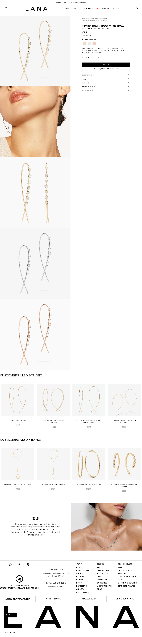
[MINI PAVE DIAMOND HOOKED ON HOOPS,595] (124, 464)
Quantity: (86, 58)
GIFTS (76, 8)
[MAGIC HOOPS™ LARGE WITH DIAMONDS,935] (124, 400)
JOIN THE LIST (56, 570)
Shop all (80, 574)
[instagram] (10, 564)
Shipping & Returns (127, 583)
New (78, 567)
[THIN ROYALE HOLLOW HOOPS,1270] (88, 464)
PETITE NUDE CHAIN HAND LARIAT (17, 485)
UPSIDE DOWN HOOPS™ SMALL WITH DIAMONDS (89, 422)
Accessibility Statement (18, 599)
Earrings (80, 580)
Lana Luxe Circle (56, 583)
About (100, 567)
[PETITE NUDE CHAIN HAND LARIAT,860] (17, 464)
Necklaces (81, 577)
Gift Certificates (126, 586)
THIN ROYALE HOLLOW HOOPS (89, 485)
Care (84, 79)
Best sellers (82, 570)
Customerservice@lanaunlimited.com (19, 588)
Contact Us (103, 570)
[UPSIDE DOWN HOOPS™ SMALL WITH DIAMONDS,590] (88, 400)
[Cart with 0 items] (136, 8)
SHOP (67, 8)
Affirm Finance (53, 599)
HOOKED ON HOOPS (18, 421)
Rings (79, 583)
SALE (98, 8)
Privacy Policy (88, 599)
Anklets (80, 589)
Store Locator (104, 574)
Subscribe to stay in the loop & (56, 575)
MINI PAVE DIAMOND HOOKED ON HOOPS (124, 486)
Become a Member (56, 587)
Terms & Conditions (124, 599)
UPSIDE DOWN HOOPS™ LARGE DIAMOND (53, 422)
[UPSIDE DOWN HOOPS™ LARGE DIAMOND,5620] (53, 400)
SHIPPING (85, 83)
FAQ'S (120, 567)
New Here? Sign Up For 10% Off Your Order (71, 2)
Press (100, 577)
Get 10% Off (9, 615)
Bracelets (81, 586)
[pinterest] (28, 564)
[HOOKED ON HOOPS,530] (17, 400)
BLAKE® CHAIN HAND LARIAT (53, 485)
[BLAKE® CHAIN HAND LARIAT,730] (53, 464)
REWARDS (106, 8)
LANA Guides (103, 580)
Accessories (82, 592)
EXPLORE (87, 8)
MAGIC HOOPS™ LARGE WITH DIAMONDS (124, 422)
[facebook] (19, 564)
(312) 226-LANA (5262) (19, 585)
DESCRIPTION (87, 75)
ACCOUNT (116, 8)
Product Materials (89, 87)
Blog (99, 589)
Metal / (89, 39)
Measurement (87, 91)
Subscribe (102, 583)
